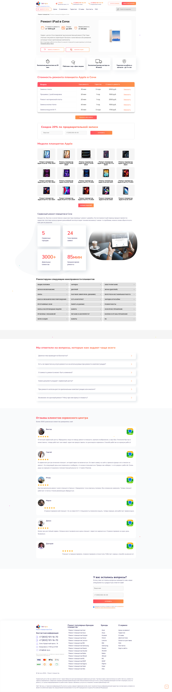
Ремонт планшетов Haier (77, 666)
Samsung (105, 646)
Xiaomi (104, 648)
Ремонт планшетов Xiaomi (78, 648)
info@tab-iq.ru (44, 650)
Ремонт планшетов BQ (76, 658)
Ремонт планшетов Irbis (77, 669)
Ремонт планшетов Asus (77, 633)
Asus (103, 633)
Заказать (127, 89)
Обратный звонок (129, 3)
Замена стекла (46, 89)
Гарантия (73, 9)
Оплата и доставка (125, 640)
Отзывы (81, 9)
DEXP (103, 661)
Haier (103, 666)
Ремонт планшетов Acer (77, 630)
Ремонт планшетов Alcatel (78, 651)
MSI (103, 643)
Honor (104, 638)
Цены (55, 9)
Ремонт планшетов (43, 14)
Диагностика (123, 638)
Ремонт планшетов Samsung (79, 646)
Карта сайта (122, 648)
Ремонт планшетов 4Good (78, 656)
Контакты (89, 9)
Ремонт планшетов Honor (77, 638)
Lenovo (104, 640)
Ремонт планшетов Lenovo (78, 640)
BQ (103, 658)
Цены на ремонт (124, 630)
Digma (104, 663)
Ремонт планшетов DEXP (77, 661)
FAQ (96, 9)
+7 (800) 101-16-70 (79, 3)
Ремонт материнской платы (51, 99)
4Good (104, 656)
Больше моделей (86, 205)
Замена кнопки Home (48, 105)
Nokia (103, 653)
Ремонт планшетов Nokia (77, 653)
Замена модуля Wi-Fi (48, 110)
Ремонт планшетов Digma (78, 664)
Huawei (104, 635)
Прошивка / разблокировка (51, 94)
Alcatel (104, 651)
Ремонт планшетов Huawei (78, 635)
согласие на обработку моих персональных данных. (109, 607)
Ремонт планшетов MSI (77, 643)
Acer (103, 630)
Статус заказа (114, 3)
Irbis (103, 669)
